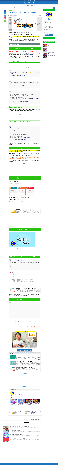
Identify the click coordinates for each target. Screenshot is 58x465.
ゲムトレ (10, 10)
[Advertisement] (25, 169)
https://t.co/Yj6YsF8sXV (27, 137)
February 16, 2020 (21, 85)
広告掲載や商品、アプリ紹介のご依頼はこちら (49, 34)
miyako (40, 15)
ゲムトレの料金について (14, 206)
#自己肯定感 (22, 98)
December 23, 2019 (29, 101)
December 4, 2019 (23, 139)
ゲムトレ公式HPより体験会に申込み (25, 350)
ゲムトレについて (19, 285)
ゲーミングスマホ (32, 5)
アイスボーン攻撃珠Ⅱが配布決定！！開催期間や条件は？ (32, 419)
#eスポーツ (20, 260)
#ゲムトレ (32, 72)
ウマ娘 (24, 5)
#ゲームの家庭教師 (16, 260)
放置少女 (28, 5)
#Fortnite (37, 82)
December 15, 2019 (22, 75)
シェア (5, 11)
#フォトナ (16, 98)
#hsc (19, 98)
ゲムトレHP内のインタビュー (29, 54)
